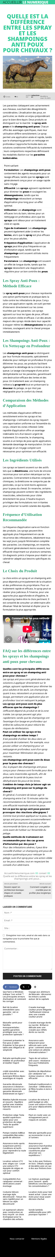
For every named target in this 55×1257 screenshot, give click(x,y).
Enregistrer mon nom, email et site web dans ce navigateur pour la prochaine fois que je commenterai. (26, 938)
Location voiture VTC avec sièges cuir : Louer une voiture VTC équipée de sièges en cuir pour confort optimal (14, 1167)
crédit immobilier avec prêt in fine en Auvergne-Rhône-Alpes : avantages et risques (14, 1075)
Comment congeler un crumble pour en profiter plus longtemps (40, 890)
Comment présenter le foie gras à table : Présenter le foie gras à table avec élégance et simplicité (14, 1045)
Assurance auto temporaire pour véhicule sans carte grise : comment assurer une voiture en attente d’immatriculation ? (40, 1046)
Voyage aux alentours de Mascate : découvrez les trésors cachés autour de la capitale (40, 995)
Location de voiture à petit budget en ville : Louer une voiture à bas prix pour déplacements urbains (40, 1104)
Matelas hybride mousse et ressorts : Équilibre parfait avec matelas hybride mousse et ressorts (14, 1104)
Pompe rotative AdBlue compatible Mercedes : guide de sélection (14, 1135)
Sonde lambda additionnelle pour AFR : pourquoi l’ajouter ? (40, 1212)
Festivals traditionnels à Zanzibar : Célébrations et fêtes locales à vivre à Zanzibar (40, 1088)
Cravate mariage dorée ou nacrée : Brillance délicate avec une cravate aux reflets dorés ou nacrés (40, 1027)
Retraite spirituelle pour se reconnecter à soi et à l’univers (40, 1135)
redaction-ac (35, 96)
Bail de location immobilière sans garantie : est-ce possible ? (11, 1011)
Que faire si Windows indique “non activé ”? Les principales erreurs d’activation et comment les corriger (14, 996)
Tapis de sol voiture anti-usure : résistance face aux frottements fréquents (39, 1062)
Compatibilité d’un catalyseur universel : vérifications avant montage (13, 1182)
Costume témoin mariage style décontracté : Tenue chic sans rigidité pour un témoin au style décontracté (14, 1198)
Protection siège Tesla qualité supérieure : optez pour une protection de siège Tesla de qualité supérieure (13, 1121)
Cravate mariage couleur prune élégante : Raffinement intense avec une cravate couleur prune (40, 1012)
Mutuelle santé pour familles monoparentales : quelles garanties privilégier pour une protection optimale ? (13, 1028)
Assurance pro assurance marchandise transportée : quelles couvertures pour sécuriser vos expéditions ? (40, 1149)
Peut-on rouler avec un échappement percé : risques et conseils (40, 1117)
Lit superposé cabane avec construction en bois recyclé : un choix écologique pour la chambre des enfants (13, 1214)
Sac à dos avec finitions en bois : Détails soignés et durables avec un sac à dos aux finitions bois (40, 1165)
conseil (43, 873)
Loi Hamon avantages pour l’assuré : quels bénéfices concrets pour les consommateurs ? (40, 1182)
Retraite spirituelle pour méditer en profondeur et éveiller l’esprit (14, 1060)
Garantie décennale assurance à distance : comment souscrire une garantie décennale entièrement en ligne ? (14, 1089)
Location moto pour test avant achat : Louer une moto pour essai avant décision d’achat (40, 1195)
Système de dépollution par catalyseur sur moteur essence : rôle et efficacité (40, 1075)
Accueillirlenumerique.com (19, 873)
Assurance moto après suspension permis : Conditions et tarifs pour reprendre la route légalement (14, 1148)
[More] (35, 987)
